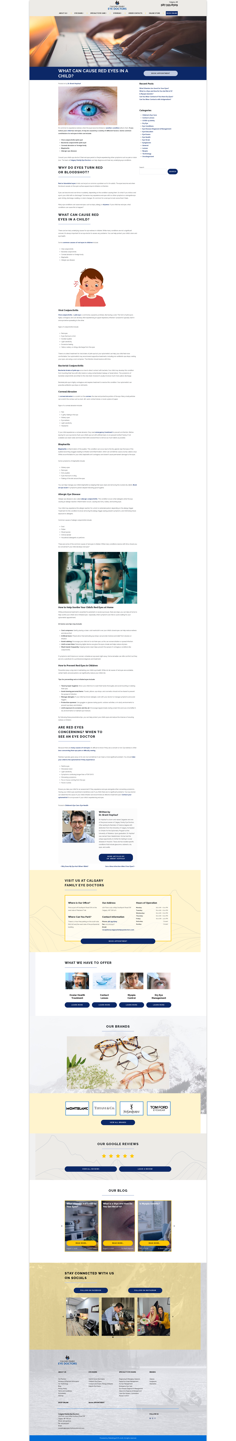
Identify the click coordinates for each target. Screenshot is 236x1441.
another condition (113, 128)
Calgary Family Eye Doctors (80, 160)
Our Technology (63, 1384)
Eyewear (117, 13)
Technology (146, 154)
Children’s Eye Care (72, 805)
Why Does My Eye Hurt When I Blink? (74, 866)
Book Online (172, 13)
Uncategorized (148, 156)
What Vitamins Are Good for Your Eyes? (154, 88)
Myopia (145, 151)
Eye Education (147, 132)
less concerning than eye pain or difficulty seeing (76, 750)
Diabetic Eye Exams (95, 1386)
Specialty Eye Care (98, 13)
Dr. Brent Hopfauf (74, 83)
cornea (88, 396)
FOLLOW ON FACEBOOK (90, 1290)
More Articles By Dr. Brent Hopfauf (116, 858)
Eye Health (84, 805)
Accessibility (62, 1393)
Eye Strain (146, 140)
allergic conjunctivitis (89, 499)
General (145, 145)
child (69, 131)
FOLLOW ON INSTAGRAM (145, 1290)
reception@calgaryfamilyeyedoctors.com (118, 930)
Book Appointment (160, 73)
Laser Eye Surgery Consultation (129, 1393)
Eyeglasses (146, 143)
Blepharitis (62, 449)
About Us (63, 13)
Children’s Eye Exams (95, 1381)
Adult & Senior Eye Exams (97, 1379)
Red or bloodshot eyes (67, 183)
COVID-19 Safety (148, 120)
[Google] (150, 1418)
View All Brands (118, 1122)
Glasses (152, 1379)
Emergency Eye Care (125, 1386)
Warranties (153, 1384)
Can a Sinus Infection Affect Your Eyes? (119, 866)
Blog (59, 1386)
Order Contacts (135, 13)
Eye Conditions (148, 126)
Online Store (154, 13)
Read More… (86, 1243)
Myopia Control (124, 1396)
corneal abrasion (66, 396)
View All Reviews (90, 1169)
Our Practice (62, 1379)
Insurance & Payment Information (68, 1381)
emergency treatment (103, 432)
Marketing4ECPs (113, 1438)
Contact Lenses (148, 118)
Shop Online (63, 1402)
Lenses (145, 148)
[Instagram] (152, 1418)
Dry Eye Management (126, 1384)
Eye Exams (78, 13)
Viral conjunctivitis (65, 315)
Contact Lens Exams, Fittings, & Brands (101, 1384)
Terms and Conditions (65, 1391)
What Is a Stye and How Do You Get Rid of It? (155, 91)
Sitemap (61, 1396)
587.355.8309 (169, 4)
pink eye (77, 315)
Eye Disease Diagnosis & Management (156, 129)
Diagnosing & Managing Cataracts (129, 1379)
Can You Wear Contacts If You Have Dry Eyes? (156, 97)
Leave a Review (145, 1169)
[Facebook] (155, 1418)
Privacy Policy (62, 1388)
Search (141, 167)
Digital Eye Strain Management (128, 1381)
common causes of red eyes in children (78, 242)
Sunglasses (153, 1381)
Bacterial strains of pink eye (68, 370)
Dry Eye (145, 123)
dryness (106, 204)
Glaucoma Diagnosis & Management (130, 1391)
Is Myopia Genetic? (146, 94)
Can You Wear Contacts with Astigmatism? (155, 99)
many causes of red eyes (80, 748)
